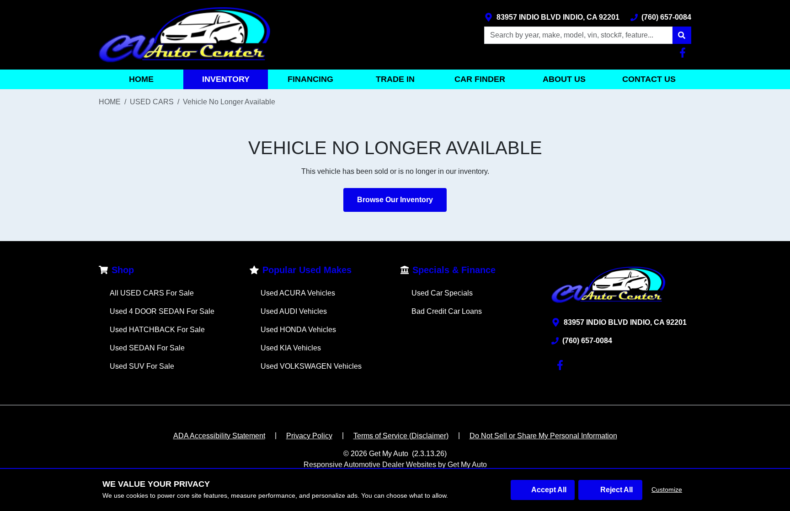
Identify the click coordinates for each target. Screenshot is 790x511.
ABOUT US (564, 79)
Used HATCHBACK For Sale (157, 329)
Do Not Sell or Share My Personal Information (543, 436)
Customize (666, 489)
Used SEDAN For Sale (147, 348)
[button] (681, 35)
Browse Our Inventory (395, 200)
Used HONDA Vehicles (298, 329)
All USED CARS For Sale (152, 293)
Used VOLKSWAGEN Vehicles (311, 366)
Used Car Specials (442, 293)
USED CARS (152, 102)
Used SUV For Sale (142, 366)
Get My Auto (388, 453)
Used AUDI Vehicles (294, 311)
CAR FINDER (479, 79)
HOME (141, 79)
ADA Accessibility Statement (219, 436)
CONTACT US (649, 79)
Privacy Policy (309, 436)
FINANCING (310, 79)
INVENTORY (226, 79)
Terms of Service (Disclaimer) (400, 436)
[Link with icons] (684, 53)
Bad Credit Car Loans (446, 311)
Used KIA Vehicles (291, 348)
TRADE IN (395, 79)
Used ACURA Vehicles (298, 293)
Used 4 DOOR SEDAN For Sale (162, 311)
